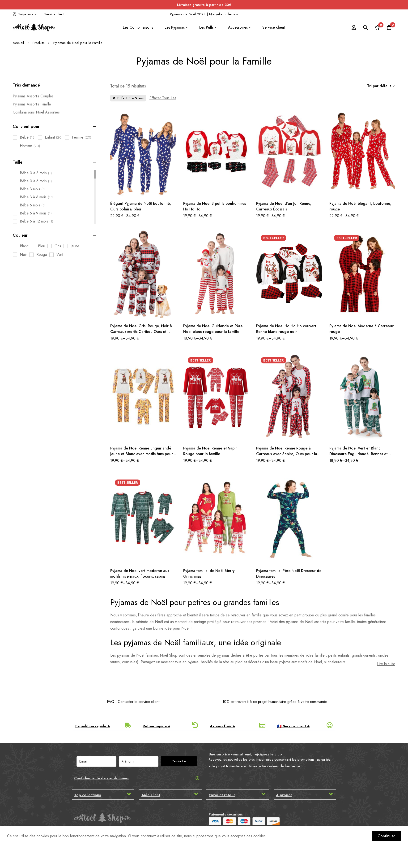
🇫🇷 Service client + (293, 726)
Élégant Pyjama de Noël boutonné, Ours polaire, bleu (140, 206)
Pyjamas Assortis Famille (32, 104)
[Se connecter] (354, 27)
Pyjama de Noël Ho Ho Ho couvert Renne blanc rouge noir (286, 328)
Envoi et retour (222, 795)
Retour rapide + (156, 726)
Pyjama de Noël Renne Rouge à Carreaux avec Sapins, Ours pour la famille (286, 453)
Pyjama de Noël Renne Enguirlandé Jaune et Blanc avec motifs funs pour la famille (141, 453)
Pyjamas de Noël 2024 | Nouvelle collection (204, 14)
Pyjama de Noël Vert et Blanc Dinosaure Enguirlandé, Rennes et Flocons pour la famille (358, 453)
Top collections (87, 795)
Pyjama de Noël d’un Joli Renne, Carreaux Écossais (283, 206)
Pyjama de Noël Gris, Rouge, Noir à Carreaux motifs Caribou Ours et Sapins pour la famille (141, 331)
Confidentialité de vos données (101, 778)
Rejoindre (179, 761)
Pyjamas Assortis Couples (33, 96)
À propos (284, 795)
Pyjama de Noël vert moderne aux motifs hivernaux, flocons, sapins (139, 573)
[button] (103, 726)
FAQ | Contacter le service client (133, 701)
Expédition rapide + (92, 726)
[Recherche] (365, 27)
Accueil (18, 42)
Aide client (150, 795)
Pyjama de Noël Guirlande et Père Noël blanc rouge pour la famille (212, 328)
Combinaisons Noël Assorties (36, 112)
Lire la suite (386, 664)
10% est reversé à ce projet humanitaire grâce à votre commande (274, 701)
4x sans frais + (222, 726)
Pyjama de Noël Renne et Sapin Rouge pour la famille (210, 451)
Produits (39, 42)
